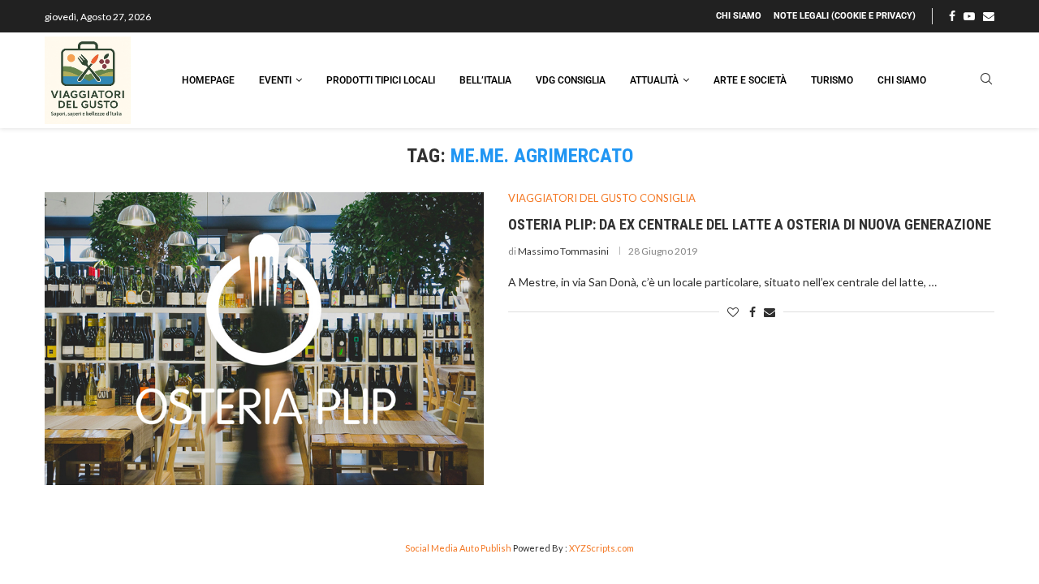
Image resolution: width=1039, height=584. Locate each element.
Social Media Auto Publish (458, 548)
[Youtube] (969, 16)
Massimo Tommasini (563, 251)
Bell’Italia (485, 80)
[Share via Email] (769, 312)
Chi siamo (738, 16)
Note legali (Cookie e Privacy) (845, 16)
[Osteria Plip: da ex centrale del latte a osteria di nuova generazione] (264, 338)
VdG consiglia (571, 80)
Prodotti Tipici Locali (380, 80)
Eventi (275, 80)
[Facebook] (952, 16)
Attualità (654, 80)
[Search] (986, 80)
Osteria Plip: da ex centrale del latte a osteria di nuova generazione (749, 224)
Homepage (208, 80)
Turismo (832, 80)
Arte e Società (750, 80)
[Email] (988, 16)
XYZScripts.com (601, 548)
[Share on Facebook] (752, 312)
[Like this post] (733, 312)
